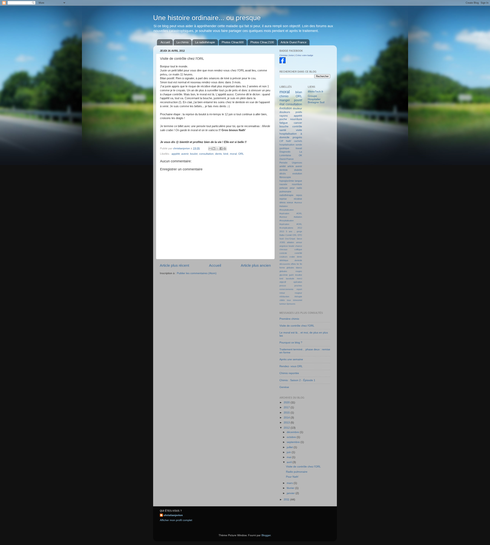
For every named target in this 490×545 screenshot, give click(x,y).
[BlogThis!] (214, 148)
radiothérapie (286, 195)
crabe (292, 257)
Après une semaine (291, 359)
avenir (185, 153)
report (299, 289)
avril (289, 462)
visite (299, 130)
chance (298, 246)
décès (282, 173)
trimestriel (297, 300)
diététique (283, 260)
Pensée (283, 162)
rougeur (298, 293)
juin (289, 452)
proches (298, 285)
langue (298, 181)
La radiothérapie (205, 42)
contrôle (297, 126)
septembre (294, 442)
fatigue (283, 122)
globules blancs (294, 267)
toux (289, 300)
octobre (292, 437)
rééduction (284, 296)
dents (218, 153)
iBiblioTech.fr (315, 91)
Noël (281, 239)
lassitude (290, 278)
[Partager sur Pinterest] (225, 148)
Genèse (284, 387)
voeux (290, 202)
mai (289, 457)
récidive (298, 199)
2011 (287, 499)
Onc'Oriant (290, 239)
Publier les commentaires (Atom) (196, 273)
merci (299, 278)
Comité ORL (291, 235)
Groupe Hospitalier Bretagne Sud (316, 99)
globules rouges (290, 271)
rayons (283, 115)
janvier (291, 493)
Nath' (288, 141)
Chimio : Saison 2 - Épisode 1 (297, 380)
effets (293, 264)
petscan (283, 188)
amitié (282, 166)
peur (292, 188)
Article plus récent (174, 265)
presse (282, 285)
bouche (283, 126)
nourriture (297, 184)
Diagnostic (285, 151)
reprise (283, 199)
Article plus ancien (256, 265)
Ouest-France (286, 159)
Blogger (266, 535)
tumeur (282, 304)
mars (290, 483)
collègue (298, 249)
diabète (298, 170)
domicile (298, 260)
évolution (285, 108)
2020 (287, 402)
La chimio (182, 42)
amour (299, 242)
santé (282, 130)
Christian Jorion (286, 55)
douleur (297, 108)
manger (284, 100)
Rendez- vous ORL (291, 366)
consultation (206, 153)
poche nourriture (290, 119)
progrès (297, 137)
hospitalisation (287, 144)
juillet (290, 447)
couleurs (283, 257)
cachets (298, 141)
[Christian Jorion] (282, 62)
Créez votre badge (304, 55)
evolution (297, 173)
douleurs (284, 112)
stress (282, 202)
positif (298, 100)
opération (297, 282)
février (291, 488)
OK (300, 155)
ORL (241, 153)
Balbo (282, 235)
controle (283, 253)
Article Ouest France (293, 42)
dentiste (283, 170)
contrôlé (298, 253)
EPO (300, 235)
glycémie (283, 275)
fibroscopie (285, 177)
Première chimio (289, 318)
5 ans (289, 231)
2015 (287, 412)
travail (299, 148)
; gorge (298, 231)
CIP (281, 141)
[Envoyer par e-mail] (210, 148)
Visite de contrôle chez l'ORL (296, 325)
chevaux (283, 249)
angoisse (283, 246)
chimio (283, 96)
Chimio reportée (289, 373)
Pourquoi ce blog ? (290, 342)
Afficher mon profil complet (176, 520)
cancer (298, 122)
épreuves (291, 304)
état (281, 104)
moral (233, 153)
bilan (298, 92)
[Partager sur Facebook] (221, 148)
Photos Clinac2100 (262, 42)
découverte (284, 264)
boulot (194, 153)
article (290, 166)
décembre (293, 432)
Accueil (165, 42)
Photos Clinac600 (233, 42)
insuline (298, 275)
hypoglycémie (286, 181)
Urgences (297, 162)
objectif (282, 282)
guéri (291, 275)
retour (282, 293)
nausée (283, 184)
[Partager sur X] (217, 148)
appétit (176, 153)
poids (299, 112)
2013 (281, 231)
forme (282, 267)
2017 (287, 407)
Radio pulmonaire (296, 471)
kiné (225, 153)
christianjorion (182, 148)
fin (301, 264)
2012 (299, 228)
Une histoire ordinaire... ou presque (207, 18)
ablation (290, 242)
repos (299, 195)
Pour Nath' (292, 476)
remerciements (286, 289)
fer (298, 264)
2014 (287, 417)
